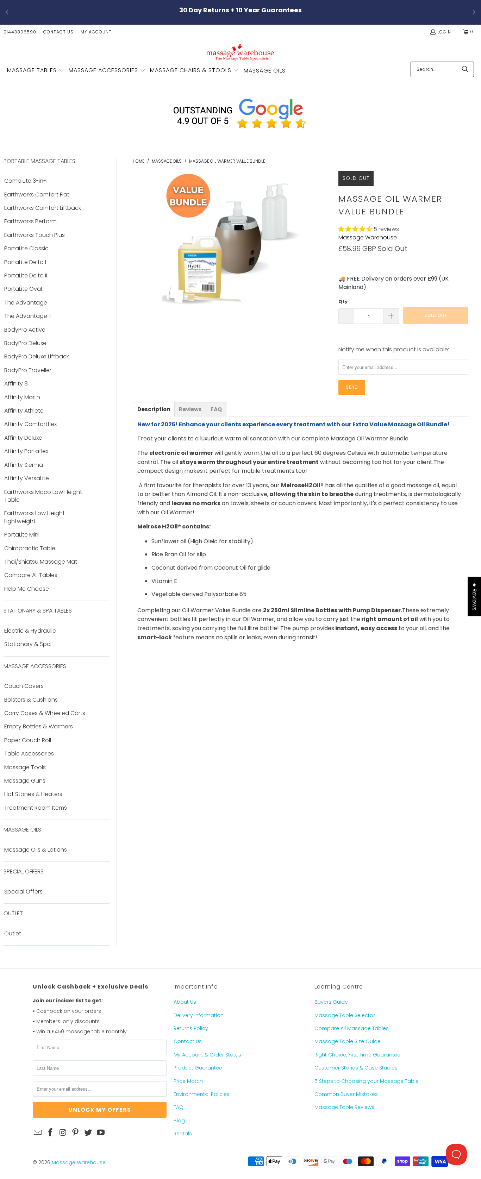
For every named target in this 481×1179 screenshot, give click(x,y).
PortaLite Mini (21, 535)
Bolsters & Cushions (31, 700)
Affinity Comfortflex (30, 424)
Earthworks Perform (30, 221)
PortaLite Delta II (25, 276)
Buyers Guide (331, 1001)
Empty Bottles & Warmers (38, 726)
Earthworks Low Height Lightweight (34, 517)
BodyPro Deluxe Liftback (36, 356)
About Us (185, 1001)
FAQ (178, 1107)
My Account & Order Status (207, 1054)
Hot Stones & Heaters (33, 794)
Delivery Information (199, 1015)
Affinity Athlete (24, 411)
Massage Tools (25, 767)
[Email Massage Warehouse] (38, 1132)
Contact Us (58, 32)
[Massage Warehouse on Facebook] (50, 1132)
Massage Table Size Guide (347, 1041)
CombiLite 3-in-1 (26, 181)
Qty (343, 301)
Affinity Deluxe (23, 438)
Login (444, 32)
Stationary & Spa (27, 644)
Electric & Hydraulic (30, 631)
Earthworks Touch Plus (34, 235)
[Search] (465, 69)
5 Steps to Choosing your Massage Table (366, 1081)
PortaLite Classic (26, 248)
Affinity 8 (16, 384)
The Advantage (25, 303)
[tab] (154, 409)
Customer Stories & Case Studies (356, 1067)
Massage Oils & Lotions (35, 850)
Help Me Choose (26, 589)
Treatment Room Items (35, 808)
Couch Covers (24, 686)
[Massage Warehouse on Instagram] (63, 1132)
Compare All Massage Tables (351, 1028)
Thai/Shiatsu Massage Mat (40, 562)
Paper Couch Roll (27, 740)
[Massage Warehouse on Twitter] (88, 1132)
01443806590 (20, 32)
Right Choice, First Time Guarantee (357, 1054)
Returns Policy (191, 1028)
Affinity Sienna (23, 465)
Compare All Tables (30, 575)
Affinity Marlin (22, 397)
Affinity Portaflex (26, 451)
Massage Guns (24, 781)
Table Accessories (29, 754)
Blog (179, 1120)
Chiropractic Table (29, 548)
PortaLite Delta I (25, 262)
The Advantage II (27, 316)
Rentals (183, 1133)
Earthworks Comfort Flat (36, 195)
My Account (96, 32)
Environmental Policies (202, 1094)
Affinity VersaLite (26, 478)
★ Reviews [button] (474, 596)
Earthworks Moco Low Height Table (43, 496)
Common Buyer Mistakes (346, 1094)
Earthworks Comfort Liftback (42, 208)
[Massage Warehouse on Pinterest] (75, 1132)
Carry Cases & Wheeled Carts (44, 713)
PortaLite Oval (23, 289)
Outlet (12, 933)
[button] (35, 71)
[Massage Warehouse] (241, 52)
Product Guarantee (198, 1067)
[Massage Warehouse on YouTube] (100, 1132)
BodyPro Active (24, 330)
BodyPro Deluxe (25, 343)
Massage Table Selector (344, 1015)
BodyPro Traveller (27, 370)
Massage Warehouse (367, 237)
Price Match (188, 1081)
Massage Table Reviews (344, 1107)
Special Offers (23, 892)
